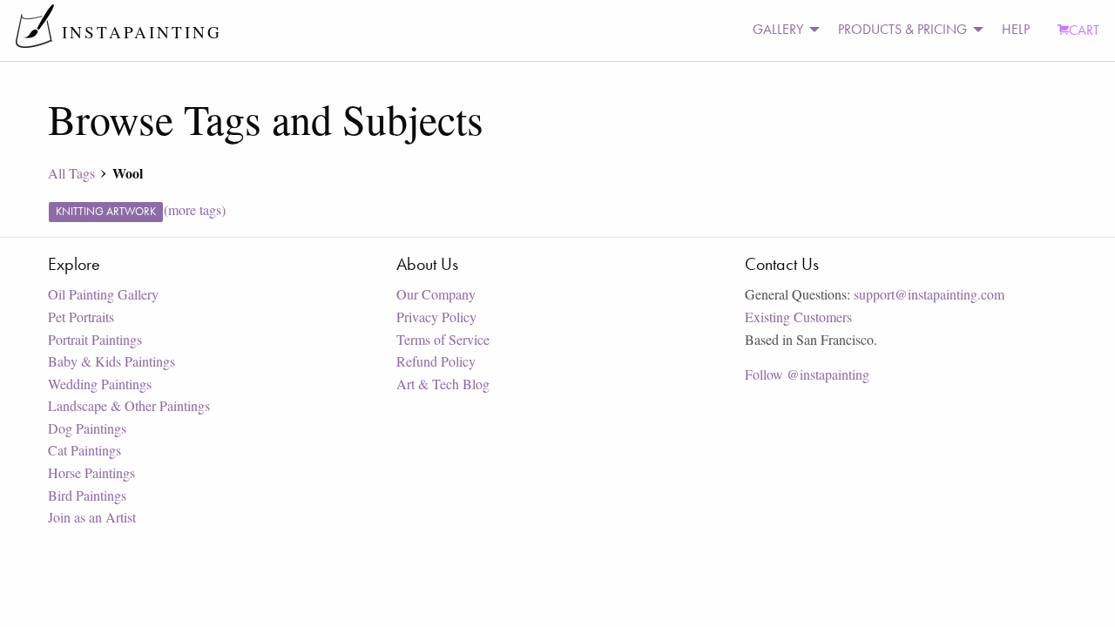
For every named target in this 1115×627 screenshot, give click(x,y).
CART (1084, 30)
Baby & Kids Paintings (111, 361)
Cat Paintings (84, 450)
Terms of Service (443, 339)
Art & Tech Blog (443, 383)
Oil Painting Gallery (103, 294)
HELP (1016, 29)
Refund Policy (436, 361)
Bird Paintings (87, 495)
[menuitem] (781, 30)
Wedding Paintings (100, 383)
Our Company (436, 294)
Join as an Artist (92, 517)
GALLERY (778, 29)
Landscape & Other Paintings (129, 405)
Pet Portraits (81, 316)
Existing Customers (798, 316)
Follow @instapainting (807, 374)
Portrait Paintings (95, 339)
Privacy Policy (436, 316)
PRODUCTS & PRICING (902, 29)
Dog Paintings (87, 428)
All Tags (71, 173)
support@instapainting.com (929, 294)
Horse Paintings (91, 472)
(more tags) (195, 209)
